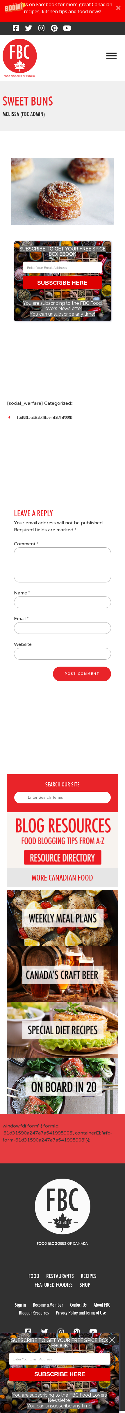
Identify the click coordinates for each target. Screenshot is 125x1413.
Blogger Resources (34, 1313)
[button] (62, 11)
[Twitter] (28, 30)
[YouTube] (67, 30)
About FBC (102, 1305)
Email (21, 619)
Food (34, 1275)
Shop (85, 1284)
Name (22, 593)
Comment (26, 544)
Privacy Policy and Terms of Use (81, 1313)
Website (23, 644)
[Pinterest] (54, 30)
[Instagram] (41, 30)
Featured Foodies (54, 1284)
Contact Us (78, 1305)
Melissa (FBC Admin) (24, 113)
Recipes (89, 1275)
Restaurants (60, 1275)
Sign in (20, 1305)
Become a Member (48, 1305)
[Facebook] (15, 30)
